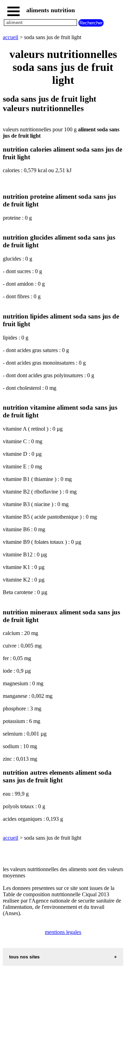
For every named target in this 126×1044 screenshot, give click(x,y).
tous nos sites (24, 956)
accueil (10, 37)
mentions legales (63, 932)
